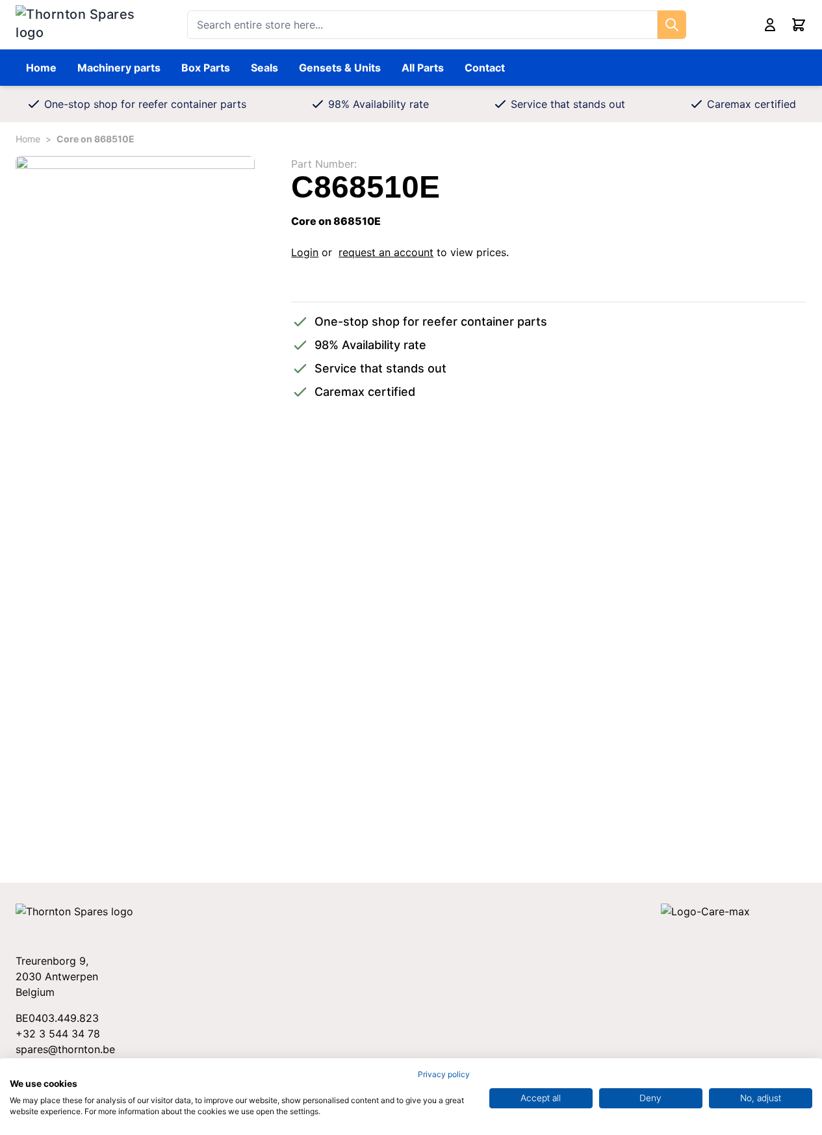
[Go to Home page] (78, 24)
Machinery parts (119, 67)
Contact (485, 67)
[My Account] (770, 24)
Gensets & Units (340, 67)
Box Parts (205, 67)
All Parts (423, 67)
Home (41, 67)
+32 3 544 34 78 (58, 1033)
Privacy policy (444, 1074)
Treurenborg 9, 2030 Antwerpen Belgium (57, 976)
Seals (264, 67)
